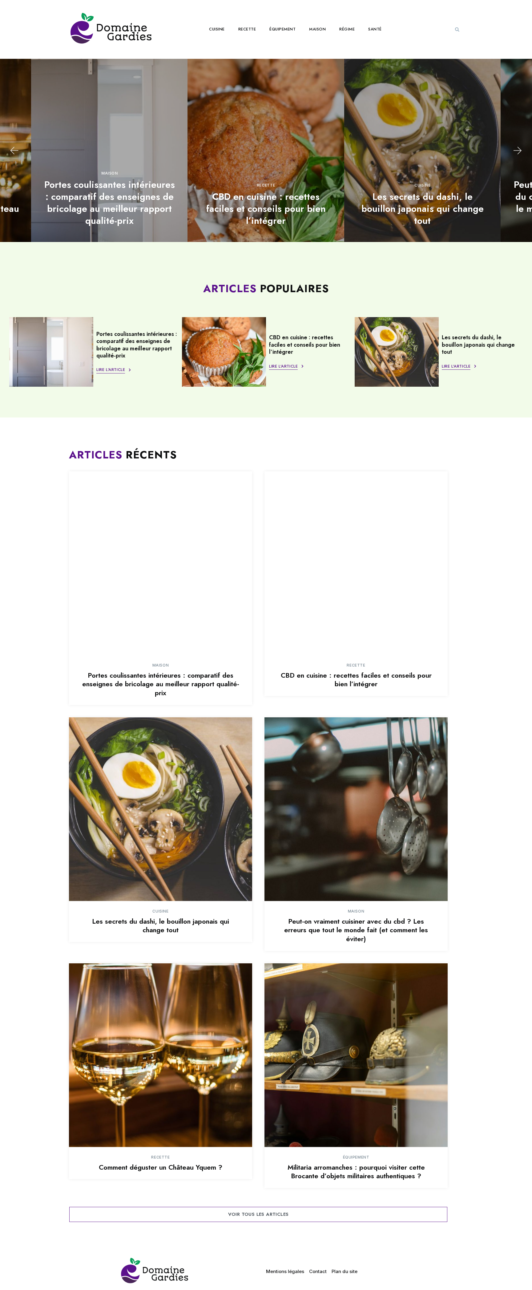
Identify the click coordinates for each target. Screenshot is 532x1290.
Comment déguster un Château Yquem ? (160, 1167)
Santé (375, 29)
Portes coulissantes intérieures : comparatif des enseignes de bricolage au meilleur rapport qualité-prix (109, 202)
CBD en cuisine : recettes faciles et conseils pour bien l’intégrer (266, 208)
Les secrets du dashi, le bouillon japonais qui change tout (422, 208)
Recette (247, 29)
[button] (457, 30)
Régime (347, 29)
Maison (317, 29)
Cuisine (217, 29)
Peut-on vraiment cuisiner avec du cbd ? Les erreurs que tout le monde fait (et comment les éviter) (356, 930)
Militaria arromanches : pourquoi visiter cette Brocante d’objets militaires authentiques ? (356, 1171)
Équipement (282, 29)
